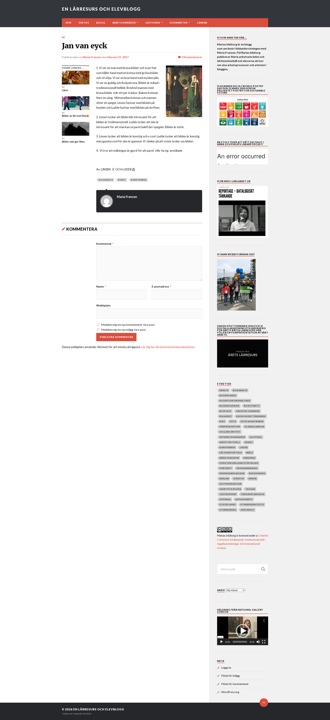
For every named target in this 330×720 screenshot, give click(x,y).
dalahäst (225, 416)
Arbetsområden (124, 22)
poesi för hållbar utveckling (238, 463)
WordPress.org (230, 692)
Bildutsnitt (252, 406)
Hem (68, 22)
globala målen (254, 426)
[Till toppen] (264, 702)
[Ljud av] (258, 641)
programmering (247, 468)
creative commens (248, 411)
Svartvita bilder (230, 489)
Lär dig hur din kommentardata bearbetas (168, 347)
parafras (249, 458)
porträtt (225, 468)
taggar (250, 489)
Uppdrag (225, 499)
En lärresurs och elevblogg (101, 9)
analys (223, 390)
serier (253, 478)
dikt (222, 421)
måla (249, 452)
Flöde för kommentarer (235, 683)
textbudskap (227, 494)
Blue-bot (225, 411)
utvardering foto (252, 504)
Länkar (202, 22)
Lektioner (152, 22)
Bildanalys (106, 180)
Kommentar (104, 243)
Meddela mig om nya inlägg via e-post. (123, 329)
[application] (242, 630)
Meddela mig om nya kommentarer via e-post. (128, 324)
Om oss (84, 22)
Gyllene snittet (229, 432)
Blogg (100, 22)
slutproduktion (230, 484)
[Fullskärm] (263, 641)
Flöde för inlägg (230, 675)
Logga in (226, 667)
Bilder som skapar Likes (234, 400)
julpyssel (256, 437)
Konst (122, 180)
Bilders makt (227, 395)
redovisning (257, 473)
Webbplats (103, 305)
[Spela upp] (221, 641)
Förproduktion (229, 426)
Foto (233, 421)
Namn (101, 286)
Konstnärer (139, 180)
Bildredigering (229, 406)
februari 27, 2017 (118, 57)
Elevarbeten (179, 22)
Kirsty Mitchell (229, 442)
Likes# (244, 447)
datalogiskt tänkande (251, 416)
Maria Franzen (92, 57)
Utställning (227, 504)
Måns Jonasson (229, 458)
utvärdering (227, 510)
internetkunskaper (232, 437)
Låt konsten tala (230, 452)
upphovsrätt (244, 499)
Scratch (238, 478)
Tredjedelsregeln (252, 494)
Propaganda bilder (232, 473)
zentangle (247, 510)
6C (63, 37)
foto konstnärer (252, 421)
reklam (224, 478)
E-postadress (161, 286)
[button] (243, 631)
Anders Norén (82, 713)
